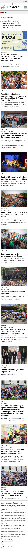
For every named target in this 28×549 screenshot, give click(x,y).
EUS (24, 1)
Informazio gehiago (21, 506)
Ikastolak (5, 21)
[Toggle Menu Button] (25, 6)
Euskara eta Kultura (8, 25)
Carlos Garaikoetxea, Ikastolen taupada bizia (12, 371)
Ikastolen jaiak (13, 21)
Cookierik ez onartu (7, 543)
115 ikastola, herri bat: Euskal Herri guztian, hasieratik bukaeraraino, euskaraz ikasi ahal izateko (14, 136)
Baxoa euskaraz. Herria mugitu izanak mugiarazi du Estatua (12, 255)
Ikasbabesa (24, 3)
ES (26, 1)
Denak (11, 27)
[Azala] (11, 7)
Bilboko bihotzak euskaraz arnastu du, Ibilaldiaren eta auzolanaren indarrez (14, 214)
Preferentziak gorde (7, 539)
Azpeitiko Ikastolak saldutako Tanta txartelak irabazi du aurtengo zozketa (12, 58)
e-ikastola (5, 3)
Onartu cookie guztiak (8, 546)
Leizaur (10, 3)
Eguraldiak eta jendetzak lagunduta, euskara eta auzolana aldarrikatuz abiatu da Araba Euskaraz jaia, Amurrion (13, 97)
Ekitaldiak (18, 25)
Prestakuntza (16, 3)
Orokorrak (6, 27)
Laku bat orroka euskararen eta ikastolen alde (13, 293)
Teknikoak (4, 523)
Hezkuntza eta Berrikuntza (10, 23)
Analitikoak (4, 509)
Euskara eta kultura (16, 92)
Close (27, 498)
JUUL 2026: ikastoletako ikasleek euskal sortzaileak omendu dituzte (14, 178)
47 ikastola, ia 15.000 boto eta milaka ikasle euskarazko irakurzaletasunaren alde (12, 452)
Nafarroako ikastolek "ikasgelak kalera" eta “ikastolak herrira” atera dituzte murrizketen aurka (13, 331)
